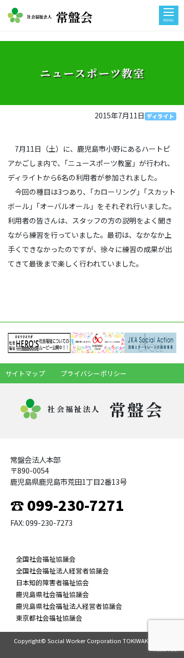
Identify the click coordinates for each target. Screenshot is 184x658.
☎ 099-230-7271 (67, 505)
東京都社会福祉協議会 (49, 618)
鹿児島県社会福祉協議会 (52, 594)
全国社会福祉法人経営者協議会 (62, 570)
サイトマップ (25, 373)
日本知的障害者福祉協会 (52, 582)
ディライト (160, 116)
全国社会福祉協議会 (46, 559)
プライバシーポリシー (93, 373)
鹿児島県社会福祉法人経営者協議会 (69, 606)
